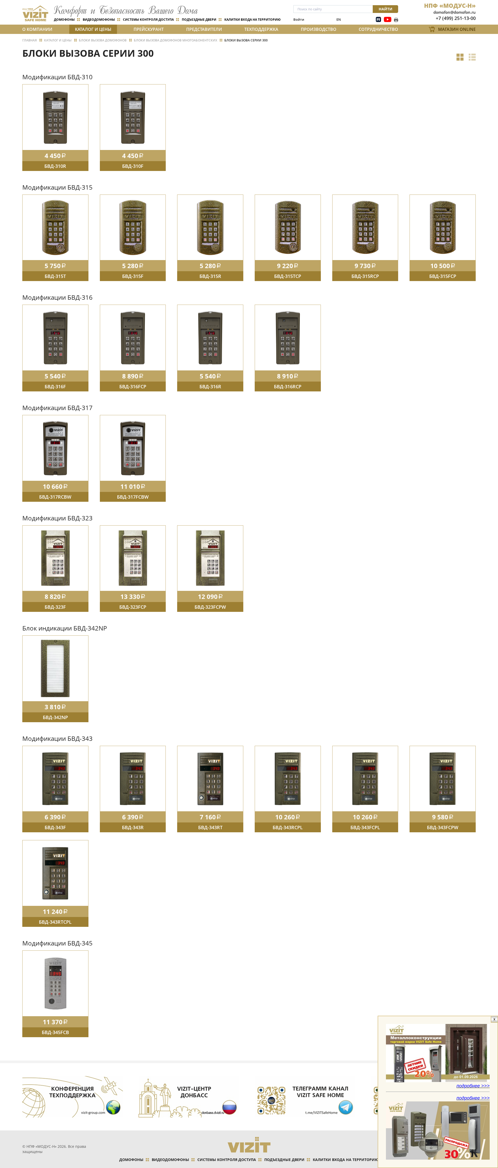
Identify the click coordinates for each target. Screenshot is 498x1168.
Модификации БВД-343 (57, 738)
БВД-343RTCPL (55, 922)
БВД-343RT (210, 827)
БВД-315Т (55, 276)
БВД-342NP (55, 717)
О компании (37, 29)
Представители (204, 29)
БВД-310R (55, 166)
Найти (385, 8)
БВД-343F (55, 827)
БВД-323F (55, 607)
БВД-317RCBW (55, 497)
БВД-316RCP (287, 386)
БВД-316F (55, 386)
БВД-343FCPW (442, 827)
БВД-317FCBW (133, 497)
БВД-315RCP (365, 276)
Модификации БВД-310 (57, 77)
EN (338, 19)
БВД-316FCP (132, 386)
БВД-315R (210, 276)
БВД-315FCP (442, 276)
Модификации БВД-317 (57, 407)
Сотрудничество (378, 29)
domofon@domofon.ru (454, 12)
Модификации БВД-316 (57, 297)
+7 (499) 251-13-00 (456, 18)
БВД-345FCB (55, 1032)
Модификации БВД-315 (57, 187)
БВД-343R (133, 827)
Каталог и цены (93, 29)
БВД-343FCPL (365, 827)
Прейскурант (149, 29)
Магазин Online (457, 29)
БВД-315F (132, 276)
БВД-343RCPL (288, 827)
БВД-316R (210, 386)
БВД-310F (132, 166)
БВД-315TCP (287, 276)
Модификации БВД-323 (57, 518)
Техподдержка (261, 29)
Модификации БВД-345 (57, 943)
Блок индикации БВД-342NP (64, 628)
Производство (318, 29)
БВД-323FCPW (210, 607)
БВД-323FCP (132, 607)
